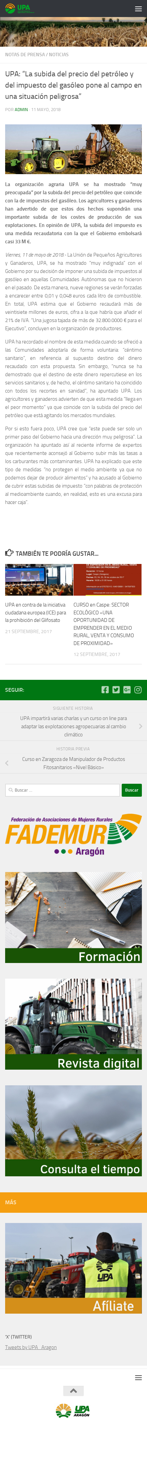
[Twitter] (116, 690)
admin (21, 109)
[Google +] (127, 690)
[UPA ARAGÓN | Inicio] (24, 8)
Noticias (59, 55)
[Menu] (138, 8)
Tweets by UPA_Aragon (31, 1347)
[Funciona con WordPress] (55, 1433)
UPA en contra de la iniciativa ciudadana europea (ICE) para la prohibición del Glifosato (35, 612)
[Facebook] (105, 690)
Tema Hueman (106, 1432)
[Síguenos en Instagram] (138, 690)
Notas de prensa (25, 55)
